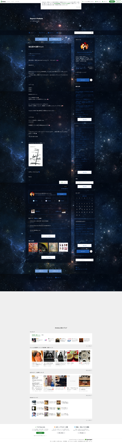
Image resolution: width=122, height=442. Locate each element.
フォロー (62, 194)
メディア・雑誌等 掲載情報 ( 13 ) (82, 139)
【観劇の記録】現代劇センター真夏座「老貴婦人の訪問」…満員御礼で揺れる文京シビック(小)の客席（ (84, 102)
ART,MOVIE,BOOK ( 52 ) (81, 143)
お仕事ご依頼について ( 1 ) (81, 157)
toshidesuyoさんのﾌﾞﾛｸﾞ (81, 226)
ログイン (118, 1)
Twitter (36, 200)
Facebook (49, 200)
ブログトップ (33, 32)
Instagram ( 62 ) (79, 165)
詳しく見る (61, 432)
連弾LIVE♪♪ (41, 39)
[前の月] (80, 196)
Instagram (62, 200)
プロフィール (81, 54)
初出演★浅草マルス (36, 47)
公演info (33, 55)
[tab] (36, 334)
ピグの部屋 (88, 54)
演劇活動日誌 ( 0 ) (79, 135)
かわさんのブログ (79, 237)
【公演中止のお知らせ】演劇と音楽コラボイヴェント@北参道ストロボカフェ (84, 106)
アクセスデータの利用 (73, 441)
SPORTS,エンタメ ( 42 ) (80, 147)
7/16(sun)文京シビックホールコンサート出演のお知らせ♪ (84, 109)
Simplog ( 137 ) (79, 167)
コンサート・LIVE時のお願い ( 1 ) (82, 159)
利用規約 (65, 441)
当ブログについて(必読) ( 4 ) (81, 161)
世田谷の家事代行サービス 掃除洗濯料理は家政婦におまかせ (84, 229)
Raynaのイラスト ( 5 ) (80, 155)
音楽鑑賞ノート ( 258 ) (80, 141)
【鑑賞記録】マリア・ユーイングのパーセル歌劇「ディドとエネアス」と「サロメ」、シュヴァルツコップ (84, 96)
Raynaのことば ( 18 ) (80, 153)
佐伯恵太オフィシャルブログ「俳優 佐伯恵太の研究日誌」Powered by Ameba (84, 241)
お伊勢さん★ (55, 39)
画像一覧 (51, 32)
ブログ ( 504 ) (78, 129)
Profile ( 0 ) (78, 169)
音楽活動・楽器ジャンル (80, 68)
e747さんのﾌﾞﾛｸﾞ (79, 239)
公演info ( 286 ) (79, 131)
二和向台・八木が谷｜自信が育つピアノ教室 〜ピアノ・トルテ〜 (84, 234)
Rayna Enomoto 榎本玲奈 (84, 52)
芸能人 (43, 334)
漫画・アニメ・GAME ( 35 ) (81, 145)
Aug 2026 (84, 196)
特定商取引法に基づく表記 (83, 441)
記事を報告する (65, 188)
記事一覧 (43, 32)
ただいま (77, 89)
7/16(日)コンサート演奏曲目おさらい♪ (83, 99)
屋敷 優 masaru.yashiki (80, 224)
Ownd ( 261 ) (78, 163)
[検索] (92, 33)
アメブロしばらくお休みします (82, 114)
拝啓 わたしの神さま (80, 112)
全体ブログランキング (80, 67)
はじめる (40, 432)
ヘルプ (91, 441)
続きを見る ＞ (90, 63)
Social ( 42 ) (78, 151)
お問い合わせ (60, 441)
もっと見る (48, 236)
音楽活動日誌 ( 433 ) (80, 133)
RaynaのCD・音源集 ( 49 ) (81, 137)
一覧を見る (84, 119)
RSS (78, 267)
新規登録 (112, 1)
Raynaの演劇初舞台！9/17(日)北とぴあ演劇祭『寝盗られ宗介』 (84, 92)
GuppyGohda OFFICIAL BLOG (82, 231)
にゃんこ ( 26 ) (79, 149)
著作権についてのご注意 (82, 269)
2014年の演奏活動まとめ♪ (81, 116)
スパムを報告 (53, 441)
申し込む (81, 432)
